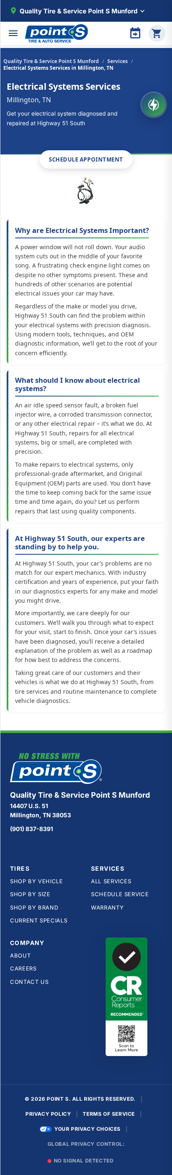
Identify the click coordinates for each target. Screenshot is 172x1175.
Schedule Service (120, 894)
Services (117, 61)
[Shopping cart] (157, 33)
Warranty (107, 907)
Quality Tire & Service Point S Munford (51, 61)
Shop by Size (30, 894)
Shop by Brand (34, 907)
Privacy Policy (48, 1114)
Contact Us (29, 981)
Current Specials (38, 920)
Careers (23, 968)
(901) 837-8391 (31, 828)
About (20, 955)
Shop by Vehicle (36, 881)
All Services (111, 881)
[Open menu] (13, 33)
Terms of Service (109, 1114)
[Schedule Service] (135, 33)
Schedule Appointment (86, 159)
